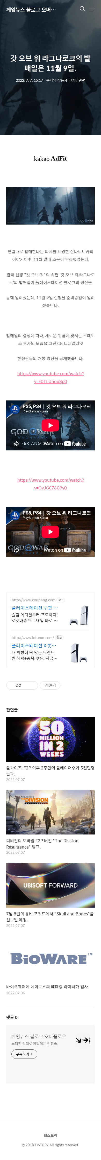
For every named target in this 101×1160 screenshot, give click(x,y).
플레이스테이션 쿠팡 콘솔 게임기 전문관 (35, 608)
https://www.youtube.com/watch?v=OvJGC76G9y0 (50, 484)
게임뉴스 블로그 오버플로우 (32, 9)
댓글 (12, 1017)
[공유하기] (26, 685)
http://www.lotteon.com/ (33, 637)
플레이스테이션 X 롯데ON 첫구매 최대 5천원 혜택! (34, 645)
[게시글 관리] (32, 685)
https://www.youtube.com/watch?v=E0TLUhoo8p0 (50, 377)
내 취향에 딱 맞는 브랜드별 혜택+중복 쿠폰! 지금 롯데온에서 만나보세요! (35, 655)
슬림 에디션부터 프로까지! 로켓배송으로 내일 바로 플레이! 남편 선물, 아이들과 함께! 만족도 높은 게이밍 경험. (35, 617)
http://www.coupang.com (33, 600)
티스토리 (50, 1135)
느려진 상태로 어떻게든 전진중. (34, 1043)
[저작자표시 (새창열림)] (62, 685)
